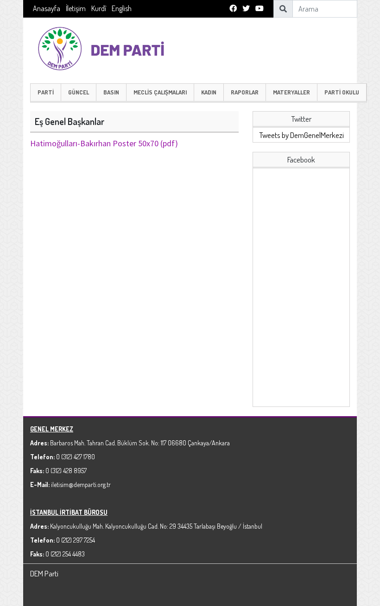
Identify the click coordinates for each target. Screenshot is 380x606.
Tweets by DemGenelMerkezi (301, 135)
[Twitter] (246, 8)
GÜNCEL (78, 92)
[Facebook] (233, 8)
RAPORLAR (245, 92)
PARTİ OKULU (341, 92)
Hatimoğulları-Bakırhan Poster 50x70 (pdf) (104, 143)
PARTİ (46, 92)
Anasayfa (46, 8)
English (122, 8)
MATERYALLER (291, 92)
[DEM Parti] (106, 47)
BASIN (111, 92)
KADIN (208, 92)
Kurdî (98, 8)
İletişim (76, 8)
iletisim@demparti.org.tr (81, 484)
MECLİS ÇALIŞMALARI (160, 92)
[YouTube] (259, 8)
